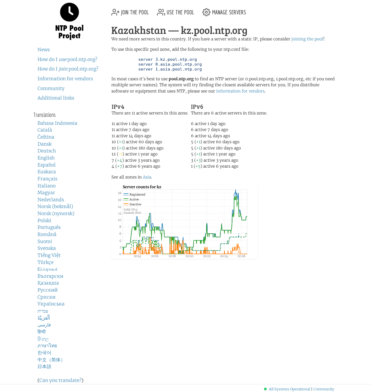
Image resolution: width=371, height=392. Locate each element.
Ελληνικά (47, 269)
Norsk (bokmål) (55, 206)
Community (51, 88)
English (46, 158)
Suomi (44, 241)
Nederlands (50, 200)
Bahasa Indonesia (57, 123)
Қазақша (48, 283)
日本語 (44, 366)
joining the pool (307, 39)
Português (49, 227)
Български (50, 276)
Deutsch (46, 151)
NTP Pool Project (69, 21)
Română (46, 234)
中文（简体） (51, 360)
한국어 (44, 353)
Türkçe (45, 262)
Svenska (46, 248)
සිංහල (43, 339)
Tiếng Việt (49, 255)
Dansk (44, 144)
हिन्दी (41, 332)
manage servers (228, 10)
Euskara (46, 172)
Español (46, 165)
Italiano (46, 186)
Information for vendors (65, 79)
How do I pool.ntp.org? (67, 59)
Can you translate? (60, 380)
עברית (42, 311)
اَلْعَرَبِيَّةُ (43, 318)
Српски (46, 297)
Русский (47, 290)
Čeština (45, 137)
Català (44, 130)
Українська (51, 304)
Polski (44, 221)
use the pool (179, 10)
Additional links (55, 98)
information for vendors (240, 91)
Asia (147, 177)
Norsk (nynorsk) (55, 213)
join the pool (134, 10)
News (43, 50)
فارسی (44, 325)
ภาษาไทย (47, 346)
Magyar (46, 193)
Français (47, 179)
